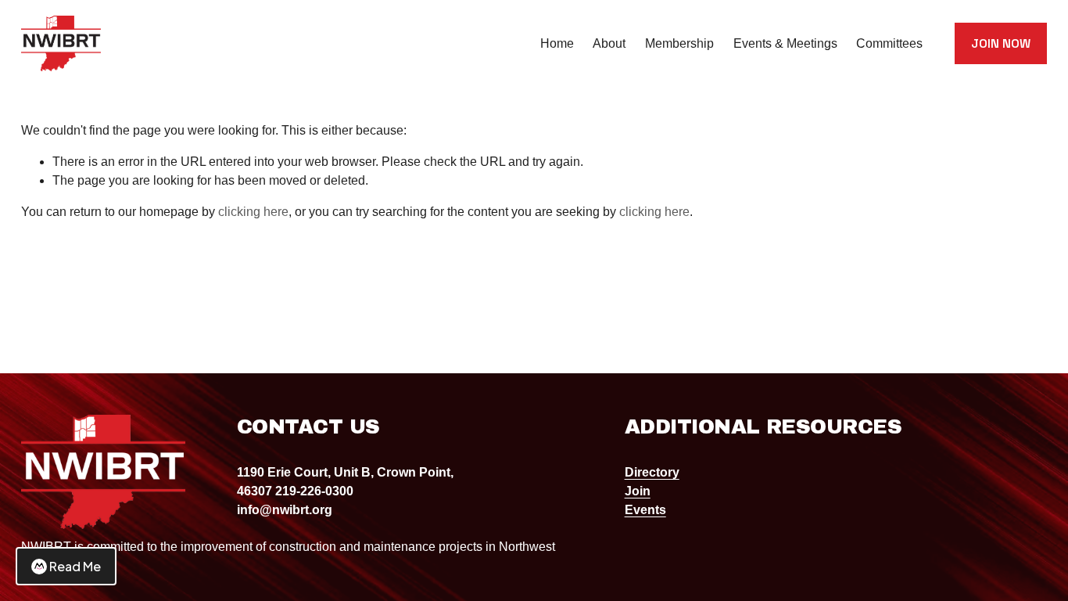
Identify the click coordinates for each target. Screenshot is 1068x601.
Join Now (1000, 43)
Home (557, 43)
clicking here (253, 211)
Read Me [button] (75, 566)
